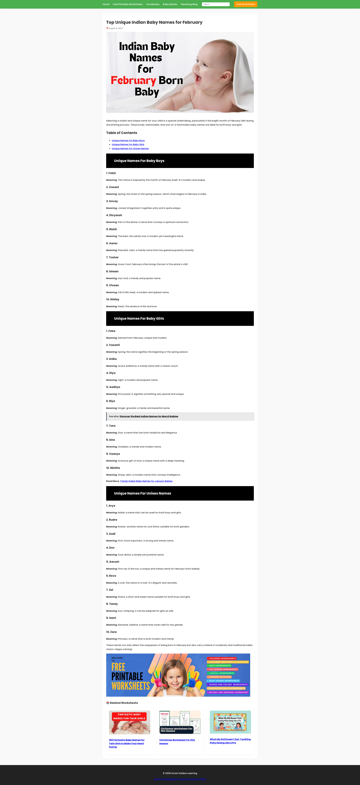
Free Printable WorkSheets (128, 4)
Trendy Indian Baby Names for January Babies (146, 481)
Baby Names (170, 4)
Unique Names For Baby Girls (128, 144)
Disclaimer (171, 779)
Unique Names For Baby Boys (128, 140)
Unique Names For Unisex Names (130, 148)
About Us (159, 779)
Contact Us (183, 779)
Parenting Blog (189, 4)
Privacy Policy (198, 779)
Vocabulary (152, 4)
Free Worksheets (245, 4)
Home (106, 4)
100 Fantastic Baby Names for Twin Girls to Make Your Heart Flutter (127, 743)
